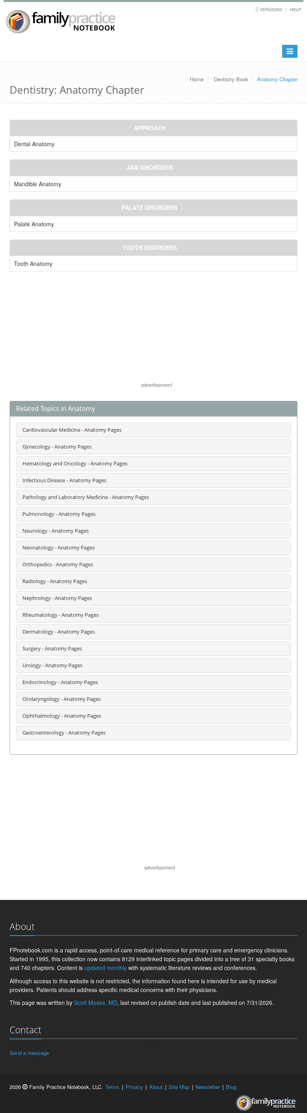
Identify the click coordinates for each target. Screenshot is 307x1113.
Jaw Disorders (149, 167)
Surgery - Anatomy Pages (52, 648)
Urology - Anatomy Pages (52, 665)
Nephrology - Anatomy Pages (57, 598)
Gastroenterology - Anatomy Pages (64, 732)
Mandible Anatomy (37, 184)
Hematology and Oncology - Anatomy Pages (75, 463)
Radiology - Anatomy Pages (54, 581)
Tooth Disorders (149, 248)
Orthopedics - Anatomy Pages (57, 564)
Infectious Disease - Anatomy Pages (64, 480)
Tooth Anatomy (33, 264)
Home (196, 79)
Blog (231, 1087)
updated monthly (105, 968)
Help (295, 9)
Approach (149, 128)
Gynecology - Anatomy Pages (57, 446)
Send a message (29, 1053)
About (156, 1087)
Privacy (134, 1087)
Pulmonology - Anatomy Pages (59, 513)
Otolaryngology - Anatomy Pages (61, 698)
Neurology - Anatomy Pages (55, 530)
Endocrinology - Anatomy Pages (60, 682)
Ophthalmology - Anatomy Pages (61, 715)
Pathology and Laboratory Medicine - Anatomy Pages (85, 497)
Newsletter (207, 1087)
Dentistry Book (231, 79)
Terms (112, 1087)
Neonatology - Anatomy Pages (58, 547)
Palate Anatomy (34, 224)
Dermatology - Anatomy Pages (58, 631)
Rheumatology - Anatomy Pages (60, 614)
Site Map (179, 1087)
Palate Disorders (149, 207)
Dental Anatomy (34, 144)
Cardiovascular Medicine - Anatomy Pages (72, 429)
